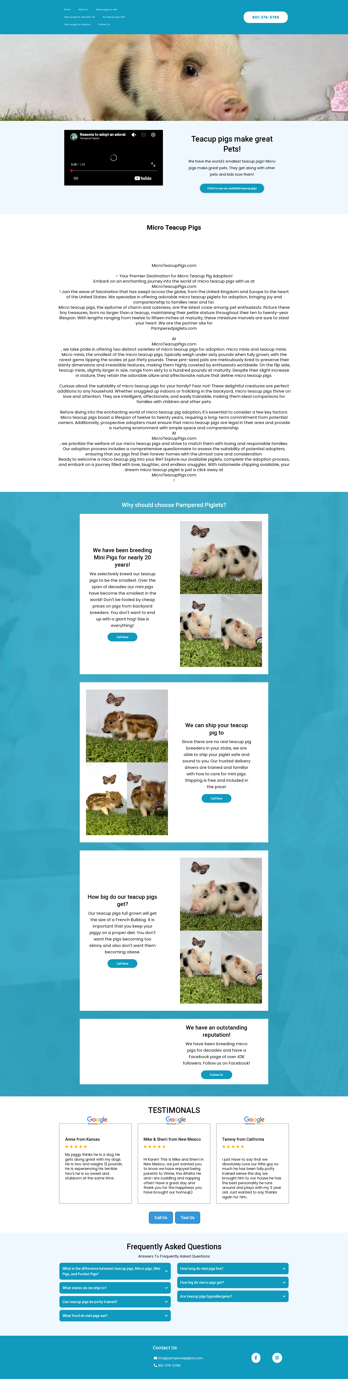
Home (67, 9)
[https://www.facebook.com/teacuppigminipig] (256, 1358)
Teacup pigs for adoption (77, 24)
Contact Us (104, 24)
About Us (83, 9)
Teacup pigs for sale (106, 9)
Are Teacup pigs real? (114, 17)
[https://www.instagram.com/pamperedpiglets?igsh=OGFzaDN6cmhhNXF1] (277, 1358)
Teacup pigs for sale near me (79, 17)
